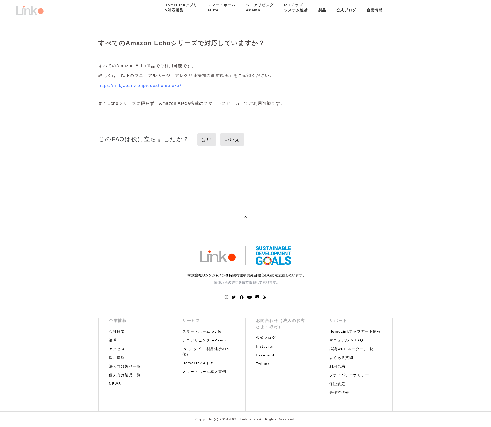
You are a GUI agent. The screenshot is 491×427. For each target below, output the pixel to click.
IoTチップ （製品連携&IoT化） (207, 351)
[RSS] (264, 297)
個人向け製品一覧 (125, 375)
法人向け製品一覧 (125, 366)
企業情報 (375, 10)
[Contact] (257, 297)
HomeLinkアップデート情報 (355, 331)
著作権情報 (339, 392)
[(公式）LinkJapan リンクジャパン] (29, 10)
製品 (322, 10)
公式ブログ (346, 10)
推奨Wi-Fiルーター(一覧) (352, 349)
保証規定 (337, 384)
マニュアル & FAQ (346, 340)
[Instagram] (226, 297)
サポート (338, 320)
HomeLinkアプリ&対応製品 (181, 7)
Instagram (266, 346)
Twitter (263, 364)
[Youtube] (249, 297)
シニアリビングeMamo (260, 7)
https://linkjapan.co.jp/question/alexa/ (139, 85)
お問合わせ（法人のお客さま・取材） (281, 323)
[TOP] (245, 217)
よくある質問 (341, 358)
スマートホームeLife (222, 7)
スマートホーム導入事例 (204, 372)
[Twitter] (234, 297)
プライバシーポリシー (349, 375)
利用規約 (337, 366)
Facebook (265, 355)
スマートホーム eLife (202, 331)
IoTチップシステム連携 (296, 7)
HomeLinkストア (198, 363)
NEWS (115, 384)
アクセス (117, 349)
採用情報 (117, 358)
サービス (191, 320)
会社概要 (117, 331)
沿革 (113, 340)
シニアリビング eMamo (204, 340)
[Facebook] (242, 297)
